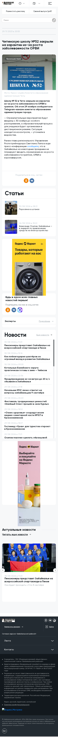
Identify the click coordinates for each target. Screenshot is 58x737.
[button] (55, 570)
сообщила (33, 146)
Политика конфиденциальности (16, 705)
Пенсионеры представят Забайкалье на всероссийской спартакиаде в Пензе (29, 580)
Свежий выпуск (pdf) (42, 11)
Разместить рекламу (15, 11)
